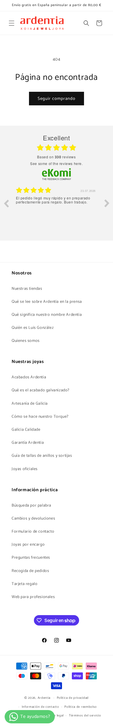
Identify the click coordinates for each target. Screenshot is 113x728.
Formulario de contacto (33, 531)
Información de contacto (40, 706)
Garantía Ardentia (28, 442)
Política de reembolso (80, 706)
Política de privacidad (73, 698)
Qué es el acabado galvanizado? (41, 390)
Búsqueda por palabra (31, 505)
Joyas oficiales (25, 469)
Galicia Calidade (26, 429)
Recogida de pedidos (30, 571)
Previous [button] (6, 203)
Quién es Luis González (33, 327)
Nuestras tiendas (27, 288)
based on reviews (56, 156)
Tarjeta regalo (24, 584)
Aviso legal (56, 715)
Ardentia (44, 698)
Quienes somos (26, 341)
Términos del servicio (85, 715)
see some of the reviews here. (56, 163)
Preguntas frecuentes (31, 557)
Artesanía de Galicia (30, 403)
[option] (56, 207)
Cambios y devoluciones (33, 518)
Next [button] (107, 203)
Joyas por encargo (28, 544)
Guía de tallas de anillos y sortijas (42, 455)
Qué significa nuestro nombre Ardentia (47, 314)
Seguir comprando (56, 98)
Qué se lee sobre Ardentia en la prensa (47, 301)
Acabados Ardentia (29, 377)
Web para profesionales (33, 597)
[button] (11, 23)
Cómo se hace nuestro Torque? (40, 416)
